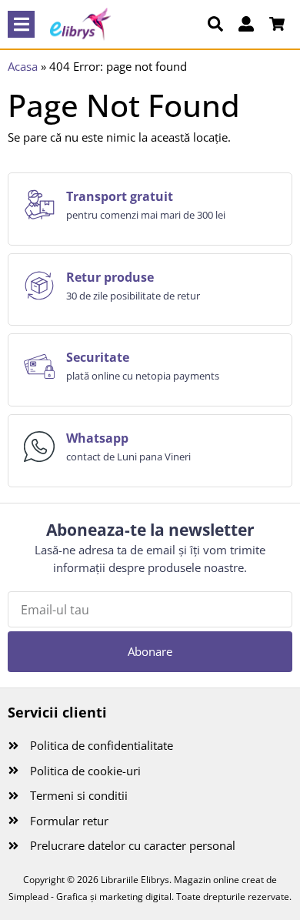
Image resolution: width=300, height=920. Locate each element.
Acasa (23, 66)
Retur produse (110, 277)
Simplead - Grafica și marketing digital (90, 896)
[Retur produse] (39, 285)
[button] (21, 24)
